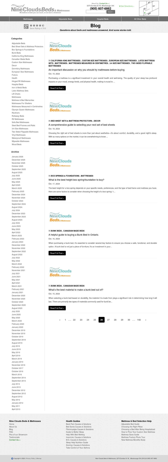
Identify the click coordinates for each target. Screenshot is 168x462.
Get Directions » (127, 6)
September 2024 (19, 204)
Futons (15, 75)
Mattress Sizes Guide (130, 434)
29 (122, 319)
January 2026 (17, 156)
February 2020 (18, 324)
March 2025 (17, 188)
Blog (11, 429)
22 (74, 319)
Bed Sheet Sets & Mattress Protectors (27, 46)
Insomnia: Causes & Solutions (78, 437)
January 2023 (17, 241)
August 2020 (17, 308)
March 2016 (17, 374)
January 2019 (17, 361)
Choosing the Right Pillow (132, 426)
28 (115, 319)
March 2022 (17, 264)
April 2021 (16, 283)
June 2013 (16, 387)
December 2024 (18, 194)
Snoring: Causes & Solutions (78, 445)
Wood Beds (16, 144)
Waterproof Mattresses (21, 138)
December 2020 (18, 295)
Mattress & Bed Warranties (23, 100)
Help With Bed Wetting (75, 434)
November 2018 (18, 365)
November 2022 (18, 248)
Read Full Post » (57, 88)
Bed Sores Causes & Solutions (78, 426)
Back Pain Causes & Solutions (78, 424)
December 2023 (18, 213)
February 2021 (18, 289)
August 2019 (17, 343)
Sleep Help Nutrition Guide (77, 442)
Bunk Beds (16, 52)
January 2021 (17, 292)
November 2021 (18, 270)
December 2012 (18, 390)
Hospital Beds (102, 19)
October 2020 (17, 301)
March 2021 (17, 286)
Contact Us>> (104, 3)
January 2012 (17, 402)
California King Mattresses (23, 56)
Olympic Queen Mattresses (23, 109)
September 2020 (19, 305)
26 (101, 319)
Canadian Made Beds (21, 59)
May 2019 (16, 352)
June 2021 (16, 276)
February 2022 (18, 267)
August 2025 (17, 172)
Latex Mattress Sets (20, 90)
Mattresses (28, 19)
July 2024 (16, 210)
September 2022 (19, 251)
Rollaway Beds (18, 116)
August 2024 (17, 207)
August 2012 (17, 396)
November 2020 (18, 298)
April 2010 (16, 409)
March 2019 (17, 358)
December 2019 (18, 330)
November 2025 (18, 163)
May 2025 (16, 181)
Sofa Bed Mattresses (20, 122)
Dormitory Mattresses (21, 68)
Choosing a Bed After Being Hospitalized (138, 429)
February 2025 (18, 191)
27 (108, 319)
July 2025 (16, 175)
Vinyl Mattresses (18, 135)
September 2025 (19, 169)
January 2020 (17, 327)
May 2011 (16, 406)
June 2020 (16, 314)
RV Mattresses (18, 119)
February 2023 (18, 238)
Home (11, 424)
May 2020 (16, 317)
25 (95, 319)
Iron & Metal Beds (19, 87)
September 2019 (19, 339)
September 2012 (19, 393)
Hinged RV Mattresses (21, 81)
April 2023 (16, 232)
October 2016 (17, 371)
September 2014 (19, 377)
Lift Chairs (16, 93)
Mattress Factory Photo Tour (133, 437)
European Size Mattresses (23, 71)
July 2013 (16, 384)
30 (129, 319)
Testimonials (14, 437)
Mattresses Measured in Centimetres (27, 106)
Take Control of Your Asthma (78, 447)
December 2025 (18, 159)
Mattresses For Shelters (22, 103)
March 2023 (17, 235)
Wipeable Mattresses (20, 141)
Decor (14, 65)
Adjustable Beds (65, 19)
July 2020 (16, 311)
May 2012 (16, 399)
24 (88, 319)
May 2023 (16, 229)
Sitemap (38, 458)
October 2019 (17, 336)
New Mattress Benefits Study (133, 439)
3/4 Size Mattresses (20, 128)
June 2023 (16, 226)
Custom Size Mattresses (22, 62)
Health (14, 78)
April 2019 (16, 355)
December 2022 (18, 245)
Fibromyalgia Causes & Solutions (79, 429)
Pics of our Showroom (18, 434)
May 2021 (16, 279)
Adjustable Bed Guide (130, 424)
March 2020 (17, 320)
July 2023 (16, 223)
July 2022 (16, 257)
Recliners (16, 112)
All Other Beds (140, 19)
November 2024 (18, 197)
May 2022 (16, 260)
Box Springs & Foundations (23, 49)
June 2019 (16, 349)
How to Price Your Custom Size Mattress (138, 432)
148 (139, 319)
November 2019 (18, 333)
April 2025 (16, 185)
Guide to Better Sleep (75, 432)
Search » (111, 12)
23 (81, 319)
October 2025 (17, 166)
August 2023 (17, 219)
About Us (95, 3)
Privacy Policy (30, 458)
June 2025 (16, 178)
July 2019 (16, 346)
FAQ (11, 432)
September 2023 (19, 216)
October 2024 (17, 200)
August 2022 (17, 254)
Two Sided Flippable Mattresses (25, 131)
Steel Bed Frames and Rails (23, 125)
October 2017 (17, 368)
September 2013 (19, 380)
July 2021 (16, 273)
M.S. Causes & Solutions (76, 439)
